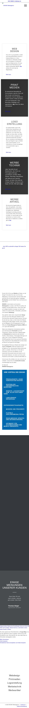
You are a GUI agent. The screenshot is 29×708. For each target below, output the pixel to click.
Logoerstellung (14, 682)
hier (21, 66)
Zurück (11, 611)
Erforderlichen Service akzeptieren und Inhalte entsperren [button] (13, 642)
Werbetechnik (14, 686)
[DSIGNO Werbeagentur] (12, 5)
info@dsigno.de (17, 1)
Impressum (23, 704)
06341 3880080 (11, 1)
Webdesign (14, 675)
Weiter (20, 611)
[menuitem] (25, 5)
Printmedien (14, 679)
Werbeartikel (14, 690)
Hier (14, 104)
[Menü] (25, 5)
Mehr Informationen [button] (4, 639)
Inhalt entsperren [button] (4, 641)
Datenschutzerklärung (22, 706)
